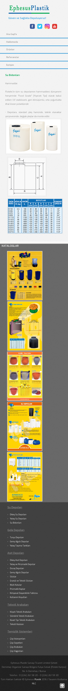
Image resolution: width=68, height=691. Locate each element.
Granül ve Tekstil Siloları (21, 580)
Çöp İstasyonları (17, 638)
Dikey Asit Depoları (19, 560)
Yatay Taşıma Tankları (20, 545)
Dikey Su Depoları (18, 514)
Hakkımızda (12, 42)
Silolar (13, 576)
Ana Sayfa (11, 34)
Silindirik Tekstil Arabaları (22, 616)
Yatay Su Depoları (18, 518)
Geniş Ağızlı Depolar (19, 541)
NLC (34, 683)
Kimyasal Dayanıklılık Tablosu (24, 593)
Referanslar (12, 57)
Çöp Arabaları (16, 647)
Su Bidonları (15, 523)
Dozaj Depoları (17, 568)
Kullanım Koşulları (18, 597)
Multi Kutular (16, 585)
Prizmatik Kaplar (17, 589)
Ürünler (10, 49)
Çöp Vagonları (16, 651)
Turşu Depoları (17, 537)
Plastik (38, 679)
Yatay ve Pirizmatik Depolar (22, 564)
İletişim (10, 65)
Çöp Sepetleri (16, 643)
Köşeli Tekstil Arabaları (21, 612)
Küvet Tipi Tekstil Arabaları (22, 620)
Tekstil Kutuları (17, 624)
